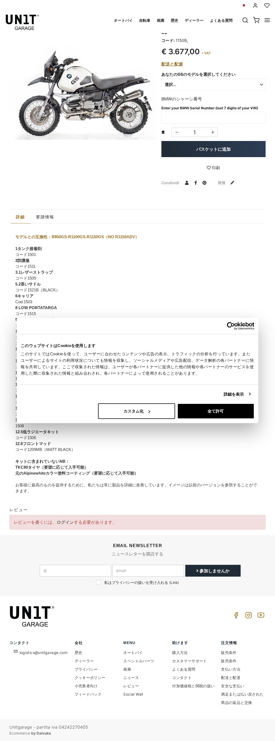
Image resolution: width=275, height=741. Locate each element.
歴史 (174, 20)
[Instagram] (247, 616)
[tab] (20, 217)
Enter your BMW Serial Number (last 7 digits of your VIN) (209, 108)
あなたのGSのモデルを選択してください (198, 74)
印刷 (215, 167)
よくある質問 (221, 20)
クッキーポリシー (90, 677)
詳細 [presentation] (20, 217)
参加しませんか (214, 570)
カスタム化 (134, 411)
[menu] (267, 20)
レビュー (131, 686)
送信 (222, 182)
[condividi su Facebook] (196, 182)
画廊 (160, 20)
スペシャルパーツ (138, 661)
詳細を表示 (234, 394)
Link (174, 582)
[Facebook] (235, 616)
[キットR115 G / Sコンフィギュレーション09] (83, 85)
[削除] (213, 132)
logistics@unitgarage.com (44, 652)
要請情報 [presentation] (45, 217)
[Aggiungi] (177, 132)
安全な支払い (232, 686)
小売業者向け (86, 686)
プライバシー (86, 669)
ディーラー (194, 20)
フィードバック (88, 694)
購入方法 (180, 652)
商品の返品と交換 (236, 702)
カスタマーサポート (189, 661)
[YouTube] (260, 616)
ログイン (65, 522)
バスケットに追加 (213, 149)
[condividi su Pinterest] (204, 182)
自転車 (144, 20)
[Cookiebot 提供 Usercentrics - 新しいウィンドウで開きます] (230, 326)
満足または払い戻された (242, 694)
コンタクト (181, 677)
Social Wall (133, 694)
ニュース (131, 677)
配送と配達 (172, 64)
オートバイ (123, 20)
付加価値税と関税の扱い (193, 686)
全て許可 (216, 411)
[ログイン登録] (255, 5)
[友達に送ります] (187, 182)
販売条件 (229, 652)
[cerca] (245, 20)
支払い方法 (230, 669)
